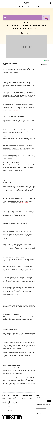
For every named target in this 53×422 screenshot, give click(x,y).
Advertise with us (18, 387)
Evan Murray (25, 33)
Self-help (26, 22)
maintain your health (24, 202)
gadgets (5, 389)
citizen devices (16, 110)
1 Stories (30, 33)
